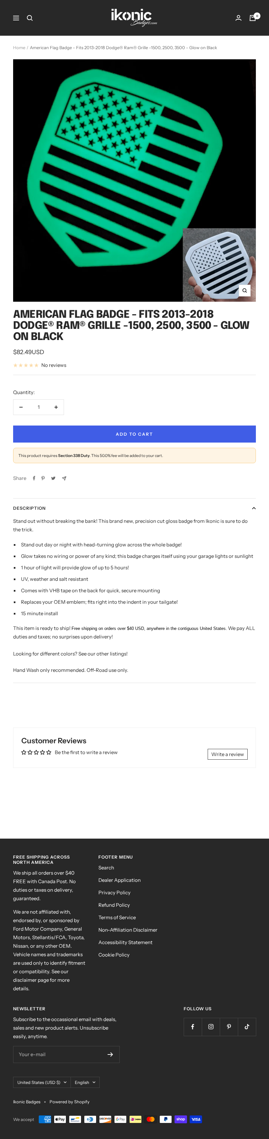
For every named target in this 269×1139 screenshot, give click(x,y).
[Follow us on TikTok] (247, 1027)
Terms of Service (117, 917)
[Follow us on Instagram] (211, 1027)
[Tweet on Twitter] (53, 478)
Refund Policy (114, 905)
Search (106, 867)
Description (29, 508)
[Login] (238, 18)
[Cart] (252, 18)
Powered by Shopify (70, 1101)
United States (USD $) (38, 1082)
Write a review (227, 754)
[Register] (110, 1054)
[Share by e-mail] (64, 478)
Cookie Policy (114, 955)
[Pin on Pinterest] (43, 478)
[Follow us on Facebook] (193, 1027)
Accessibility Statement (125, 942)
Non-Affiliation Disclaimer (127, 930)
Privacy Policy (114, 892)
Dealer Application (119, 880)
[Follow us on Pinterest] (229, 1027)
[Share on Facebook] (34, 478)
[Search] (30, 18)
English (82, 1082)
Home (19, 47)
